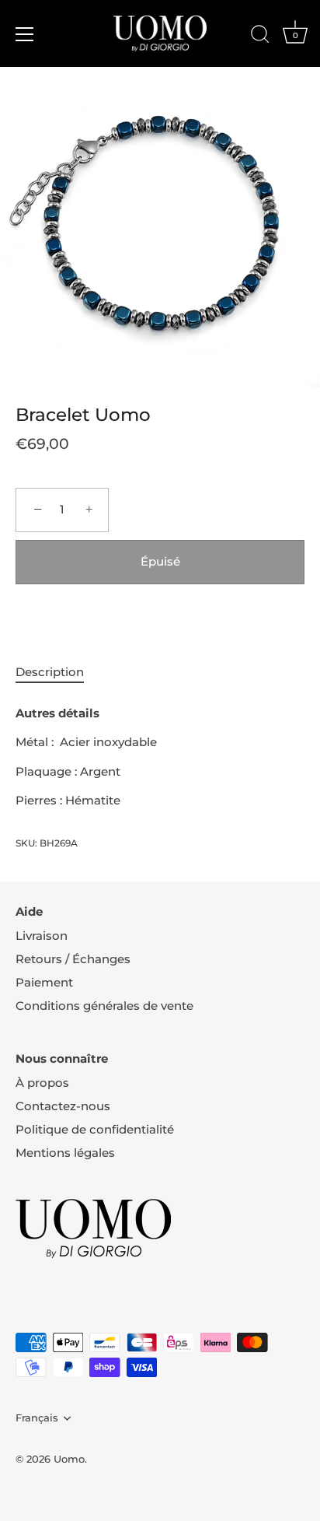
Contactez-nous (63, 1106)
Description (50, 671)
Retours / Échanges (73, 959)
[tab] (57, 673)
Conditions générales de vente (104, 1005)
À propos (42, 1082)
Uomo (69, 1459)
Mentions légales (65, 1152)
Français (37, 1418)
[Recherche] (260, 36)
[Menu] (25, 34)
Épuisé (160, 561)
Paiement (44, 982)
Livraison (42, 935)
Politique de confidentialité (95, 1129)
